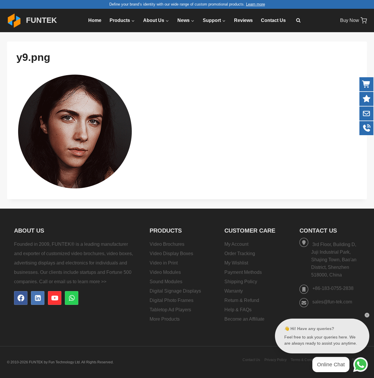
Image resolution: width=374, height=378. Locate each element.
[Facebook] (20, 298)
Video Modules (165, 272)
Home (94, 20)
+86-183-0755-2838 (333, 288)
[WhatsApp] (71, 298)
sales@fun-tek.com (332, 301)
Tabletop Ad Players (170, 309)
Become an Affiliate (244, 319)
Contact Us (273, 20)
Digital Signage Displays (175, 290)
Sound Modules (166, 281)
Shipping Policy (240, 281)
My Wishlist (236, 262)
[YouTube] (54, 298)
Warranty (233, 290)
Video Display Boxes (171, 253)
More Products (165, 319)
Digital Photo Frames (171, 300)
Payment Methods (243, 272)
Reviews (243, 20)
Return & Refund (241, 300)
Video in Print (164, 262)
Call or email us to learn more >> (72, 281)
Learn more (255, 4)
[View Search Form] (295, 20)
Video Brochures (167, 244)
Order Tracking (239, 253)
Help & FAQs (238, 309)
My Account (236, 244)
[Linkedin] (37, 298)
